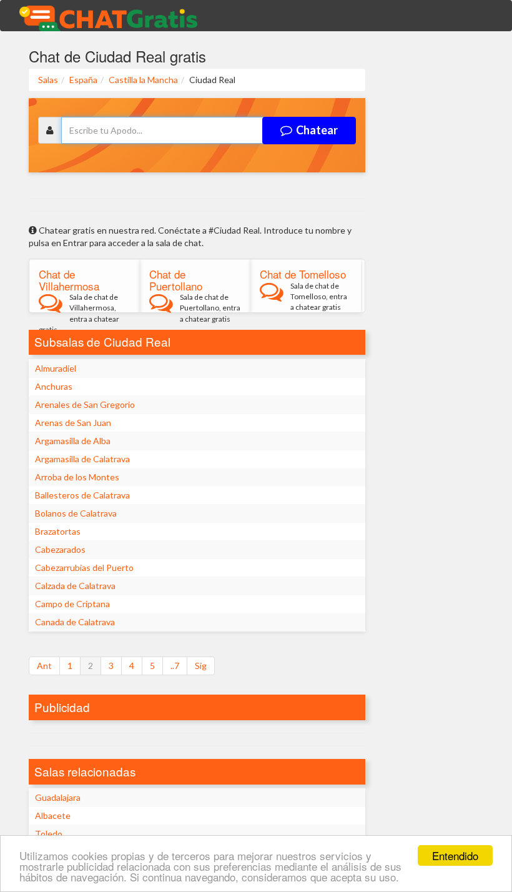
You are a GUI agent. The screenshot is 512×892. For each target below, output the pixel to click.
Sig (201, 665)
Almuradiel (55, 368)
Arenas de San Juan (73, 422)
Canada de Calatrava (75, 622)
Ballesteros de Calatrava (82, 495)
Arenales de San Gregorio (85, 404)
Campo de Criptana (72, 603)
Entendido (455, 855)
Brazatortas (58, 531)
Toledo (48, 833)
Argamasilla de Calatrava (82, 458)
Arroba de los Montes (77, 477)
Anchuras (53, 386)
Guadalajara (58, 797)
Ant (44, 665)
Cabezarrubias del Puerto (84, 567)
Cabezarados (60, 549)
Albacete (53, 815)
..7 (174, 665)
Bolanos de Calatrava (76, 513)
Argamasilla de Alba (73, 440)
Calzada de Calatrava (75, 585)
